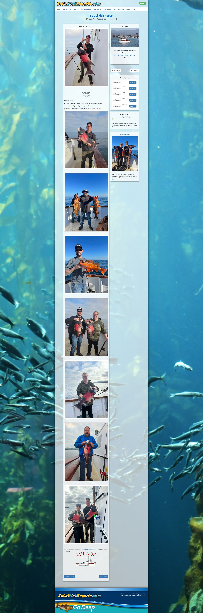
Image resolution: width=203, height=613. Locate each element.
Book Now (132, 82)
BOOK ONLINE (88, 549)
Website (87, 97)
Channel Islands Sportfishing (124, 55)
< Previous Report (69, 576)
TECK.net (143, 595)
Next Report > (103, 576)
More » (124, 62)
